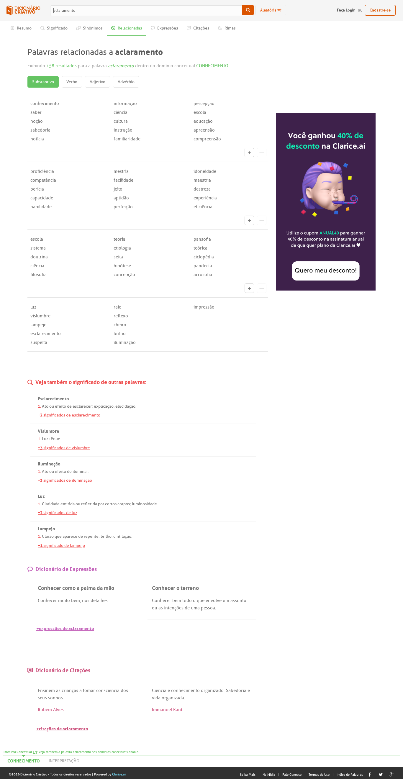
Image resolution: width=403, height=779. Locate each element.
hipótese (122, 266)
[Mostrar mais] (249, 152)
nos (85, 600)
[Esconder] (261, 152)
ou (51, 406)
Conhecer (47, 600)
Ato (45, 406)
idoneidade (205, 171)
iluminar (80, 471)
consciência (107, 690)
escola (200, 112)
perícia (37, 189)
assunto (238, 600)
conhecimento (44, 103)
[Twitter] (380, 774)
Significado (57, 28)
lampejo (38, 325)
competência (43, 180)
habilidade (41, 207)
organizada (173, 698)
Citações (200, 28)
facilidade (123, 180)
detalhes (99, 600)
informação (125, 103)
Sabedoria (236, 690)
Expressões (167, 28)
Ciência (159, 690)
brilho (120, 334)
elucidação (125, 406)
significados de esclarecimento (69, 415)
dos (124, 690)
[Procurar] (248, 10)
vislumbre (40, 316)
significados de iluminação (65, 480)
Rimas (229, 28)
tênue (54, 438)
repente (91, 536)
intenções (174, 608)
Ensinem (46, 690)
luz (33, 307)
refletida (89, 503)
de (69, 406)
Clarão (48, 536)
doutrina (39, 257)
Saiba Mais (247, 775)
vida (156, 698)
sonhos (55, 698)
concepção (124, 275)
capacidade (41, 198)
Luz (45, 438)
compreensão (207, 139)
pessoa (208, 608)
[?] (35, 752)
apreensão (204, 130)
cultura (121, 121)
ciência (120, 112)
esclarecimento (45, 334)
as (160, 608)
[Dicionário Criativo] (23, 10)
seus (42, 698)
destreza (202, 189)
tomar (89, 690)
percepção (204, 103)
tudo (187, 600)
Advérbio (126, 81)
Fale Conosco (292, 775)
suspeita (38, 342)
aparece (70, 536)
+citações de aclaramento (62, 728)
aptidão (121, 198)
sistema (38, 248)
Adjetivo (97, 81)
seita (118, 257)
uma (195, 608)
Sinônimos (92, 28)
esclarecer (82, 406)
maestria (202, 180)
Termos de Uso (319, 775)
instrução (123, 130)
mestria (121, 171)
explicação (104, 406)
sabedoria (40, 130)
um (226, 600)
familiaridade (127, 139)
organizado (212, 690)
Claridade (51, 503)
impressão (204, 307)
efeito (60, 406)
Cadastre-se (380, 10)
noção (36, 121)
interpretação (64, 760)
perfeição (123, 207)
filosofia (38, 275)
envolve (214, 600)
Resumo (24, 28)
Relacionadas (129, 28)
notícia (37, 139)
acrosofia (203, 275)
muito (64, 600)
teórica (200, 248)
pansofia (202, 239)
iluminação (125, 342)
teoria (119, 239)
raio (118, 307)
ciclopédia (204, 257)
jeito (118, 189)
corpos (123, 503)
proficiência (42, 171)
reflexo (121, 316)
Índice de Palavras (350, 775)
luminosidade (144, 503)
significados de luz (57, 512)
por (101, 503)
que (58, 536)
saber (36, 112)
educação (203, 121)
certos (111, 503)
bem (75, 600)
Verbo (71, 81)
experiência (205, 198)
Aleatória (268, 10)
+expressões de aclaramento (65, 628)
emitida (67, 503)
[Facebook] (369, 774)
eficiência (203, 207)
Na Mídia (269, 775)
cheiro (120, 325)
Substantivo (43, 81)
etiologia (122, 248)
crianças (70, 690)
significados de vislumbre (64, 447)
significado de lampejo (61, 545)
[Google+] (391, 774)
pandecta (203, 266)
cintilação (122, 536)
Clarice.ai (119, 774)
